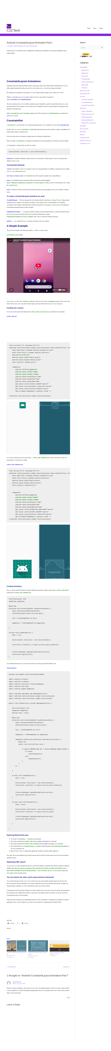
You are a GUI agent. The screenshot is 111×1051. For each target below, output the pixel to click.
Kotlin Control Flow (87, 114)
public (81, 126)
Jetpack (83, 85)
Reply (68, 997)
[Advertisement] (49, 11)
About (94, 28)
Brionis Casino (84, 90)
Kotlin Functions (86, 117)
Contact (101, 28)
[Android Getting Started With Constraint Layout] (38, 946)
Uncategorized (83, 137)
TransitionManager (12, 200)
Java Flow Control (86, 99)
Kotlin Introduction (86, 120)
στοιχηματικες (84, 143)
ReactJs (82, 131)
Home (89, 28)
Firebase (84, 76)
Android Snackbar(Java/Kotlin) (57, 952)
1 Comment (10, 46)
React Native (83, 129)
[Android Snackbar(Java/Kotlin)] (59, 946)
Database (84, 73)
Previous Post (11, 967)
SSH (81, 134)
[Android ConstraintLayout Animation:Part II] (17, 946)
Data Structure (83, 93)
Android (16, 46)
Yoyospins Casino (84, 140)
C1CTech (13, 30)
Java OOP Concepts (87, 105)
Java (81, 96)
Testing (83, 87)
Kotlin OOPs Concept (87, 123)
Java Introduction (86, 102)
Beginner (21, 46)
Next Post (66, 967)
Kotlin (81, 108)
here (21, 235)
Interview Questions (87, 82)
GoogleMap (85, 79)
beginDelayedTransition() (14, 212)
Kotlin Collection (86, 111)
